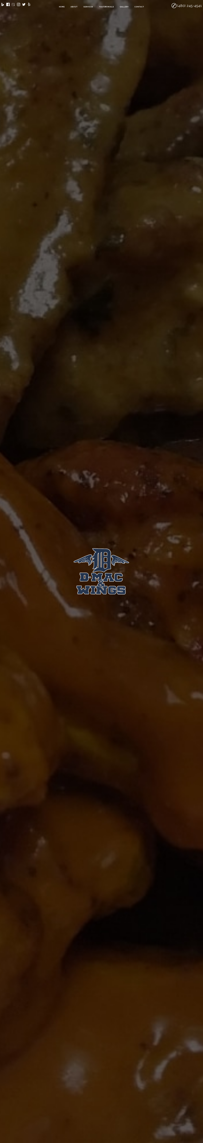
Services (88, 7)
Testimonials (106, 7)
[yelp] (29, 4)
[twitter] (23, 4)
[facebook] (8, 4)
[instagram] (18, 4)
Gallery (124, 7)
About (74, 7)
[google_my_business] (13, 4)
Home (62, 7)
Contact (139, 7)
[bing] (3, 4)
